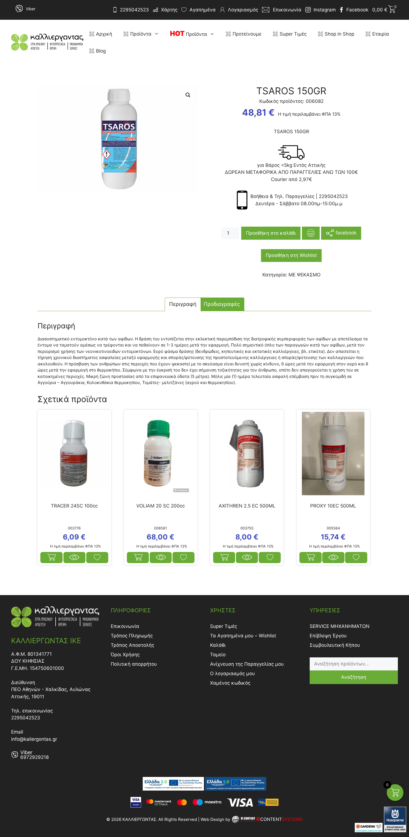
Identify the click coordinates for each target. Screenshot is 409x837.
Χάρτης (169, 10)
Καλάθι (218, 645)
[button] (157, 34)
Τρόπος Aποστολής (132, 645)
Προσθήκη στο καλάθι (271, 233)
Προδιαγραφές (222, 304)
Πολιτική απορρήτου (134, 664)
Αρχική (103, 34)
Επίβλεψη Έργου (328, 635)
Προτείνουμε (246, 34)
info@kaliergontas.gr (34, 739)
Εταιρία (380, 34)
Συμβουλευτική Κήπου (335, 645)
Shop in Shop (338, 34)
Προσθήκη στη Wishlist (291, 255)
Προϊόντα (140, 34)
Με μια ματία (74, 557)
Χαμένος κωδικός (230, 683)
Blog (100, 51)
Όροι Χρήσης (125, 654)
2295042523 (134, 10)
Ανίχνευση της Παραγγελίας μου (247, 664)
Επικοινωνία (125, 626)
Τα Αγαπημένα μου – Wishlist (243, 635)
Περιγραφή (182, 304)
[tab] (183, 304)
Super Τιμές (292, 34)
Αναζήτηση (353, 677)
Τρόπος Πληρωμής (132, 635)
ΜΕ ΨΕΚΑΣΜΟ (305, 275)
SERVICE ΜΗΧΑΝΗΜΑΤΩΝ (339, 626)
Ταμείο (218, 654)
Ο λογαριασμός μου (232, 673)
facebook (345, 233)
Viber (30, 8)
